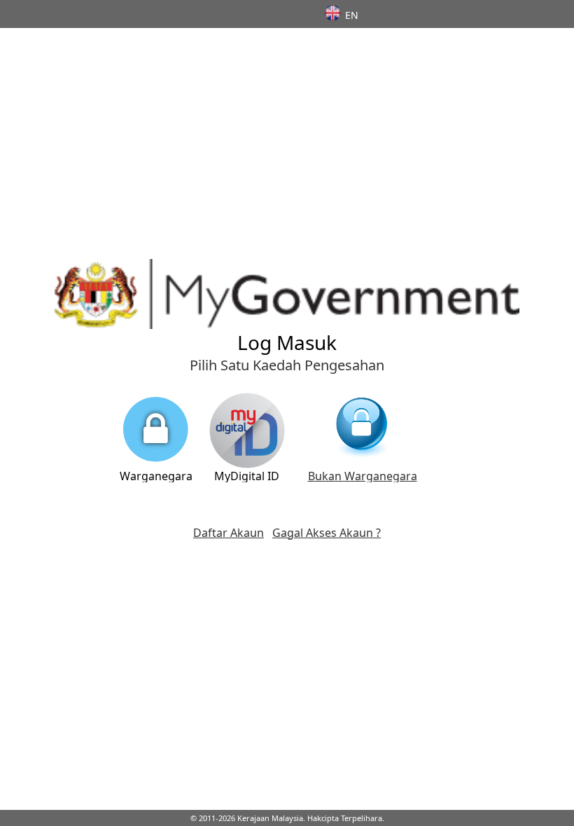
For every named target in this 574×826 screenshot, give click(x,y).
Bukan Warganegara (362, 476)
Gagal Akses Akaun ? (326, 532)
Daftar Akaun (228, 532)
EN (351, 15)
